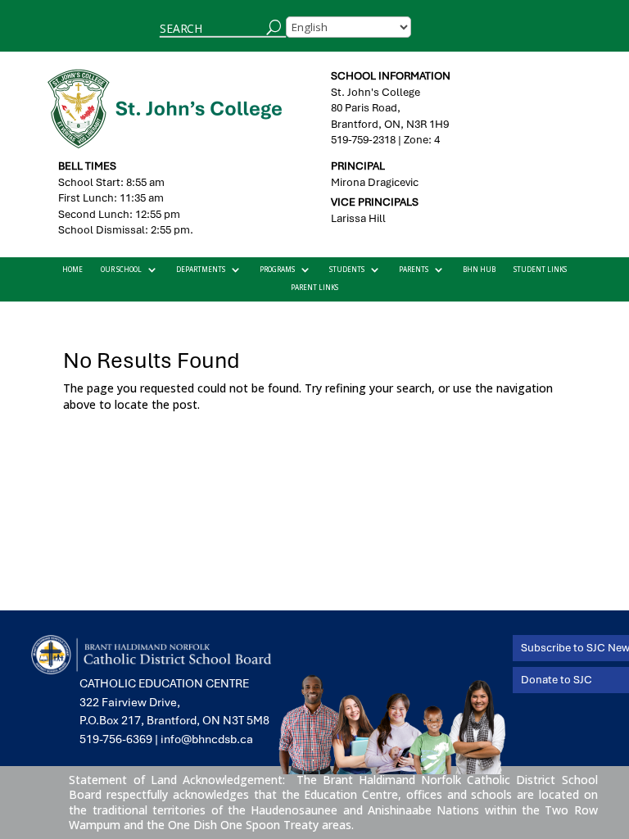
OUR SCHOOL (121, 269)
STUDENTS (346, 269)
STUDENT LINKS (540, 269)
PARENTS (413, 269)
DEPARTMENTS (200, 269)
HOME (72, 269)
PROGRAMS (277, 269)
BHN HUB (479, 269)
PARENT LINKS (314, 287)
